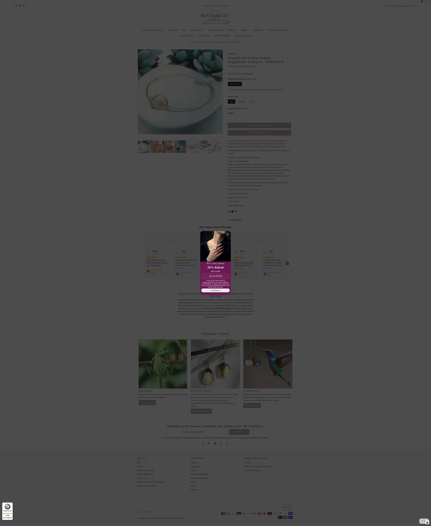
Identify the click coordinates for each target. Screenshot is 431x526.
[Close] (227, 234)
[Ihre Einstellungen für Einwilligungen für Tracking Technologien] (427, 522)
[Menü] (11, 504)
